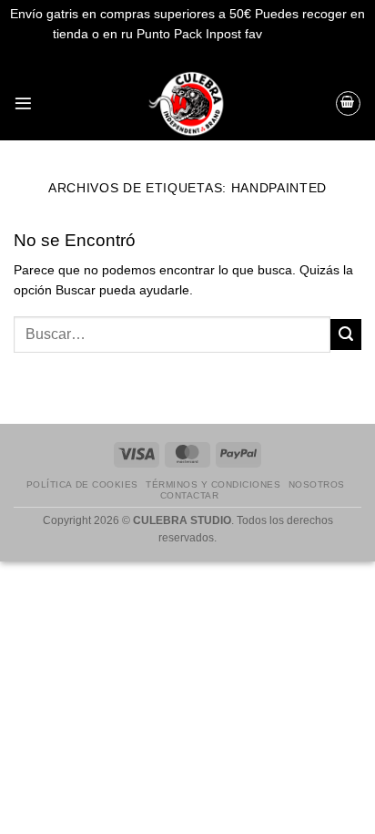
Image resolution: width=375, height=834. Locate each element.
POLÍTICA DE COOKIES (82, 484)
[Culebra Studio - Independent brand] (187, 103)
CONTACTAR (189, 495)
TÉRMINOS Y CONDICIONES (213, 484)
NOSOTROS (317, 484)
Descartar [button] (294, 34)
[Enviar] (345, 334)
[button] (23, 103)
